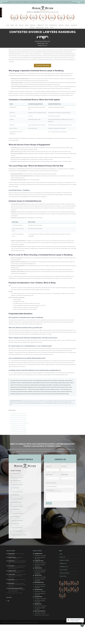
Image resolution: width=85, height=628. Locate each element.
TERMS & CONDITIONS (64, 573)
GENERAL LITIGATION (64, 560)
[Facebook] (6, 600)
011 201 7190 (14, 504)
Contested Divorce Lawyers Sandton (18, 431)
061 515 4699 (20, 518)
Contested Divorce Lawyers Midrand (18, 425)
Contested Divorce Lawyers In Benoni (18, 421)
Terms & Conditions (26, 622)
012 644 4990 (14, 511)
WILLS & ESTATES (63, 569)
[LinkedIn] (8, 600)
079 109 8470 (20, 532)
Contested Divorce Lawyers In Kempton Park (20, 423)
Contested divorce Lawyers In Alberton (19, 413)
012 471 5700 (37, 577)
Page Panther (36, 622)
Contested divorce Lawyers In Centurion (19, 433)
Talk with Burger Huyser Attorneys (42, 65)
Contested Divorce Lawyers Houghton (18, 419)
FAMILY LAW (62, 557)
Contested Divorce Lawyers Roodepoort (19, 429)
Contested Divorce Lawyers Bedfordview (19, 415)
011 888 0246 (14, 475)
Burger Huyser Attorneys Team (43, 41)
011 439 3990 (14, 518)
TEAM (61, 554)
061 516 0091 (20, 482)
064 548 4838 (15, 500)
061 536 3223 (20, 504)
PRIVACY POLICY (63, 576)
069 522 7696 (14, 478)
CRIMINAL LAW (63, 563)
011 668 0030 (14, 482)
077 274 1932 (37, 609)
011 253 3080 (14, 489)
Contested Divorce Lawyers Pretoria (18, 427)
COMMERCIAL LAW (64, 566)
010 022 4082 (14, 525)
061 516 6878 (20, 475)
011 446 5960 (14, 532)
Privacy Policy (19, 622)
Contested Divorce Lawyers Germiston (18, 417)
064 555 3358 (20, 489)
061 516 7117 (20, 511)
